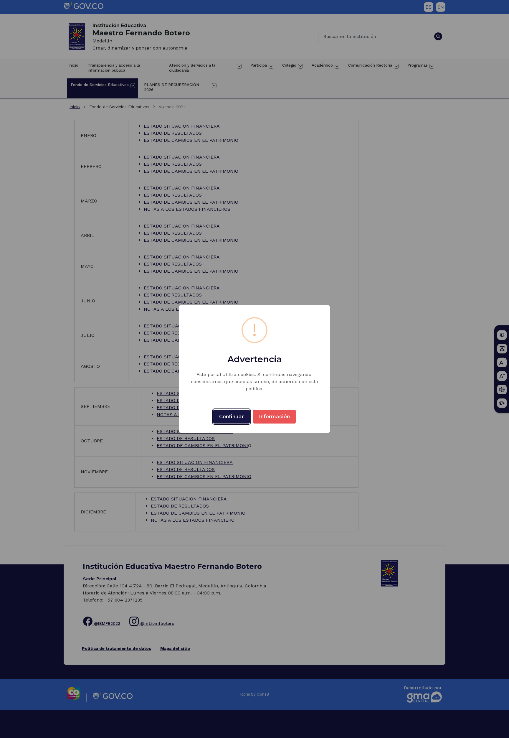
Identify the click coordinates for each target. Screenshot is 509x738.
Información (274, 416)
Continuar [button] (231, 416)
